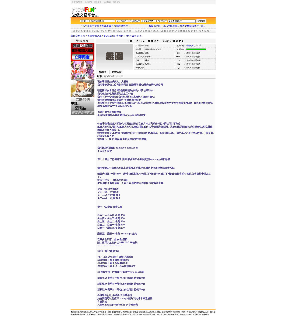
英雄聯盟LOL (94, 35)
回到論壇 (88, 2)
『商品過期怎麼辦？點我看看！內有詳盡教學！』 (110, 26)
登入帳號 (107, 2)
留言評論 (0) (116, 72)
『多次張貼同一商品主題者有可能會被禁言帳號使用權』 (176, 26)
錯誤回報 (116, 2)
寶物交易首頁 (77, 2)
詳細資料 (102, 72)
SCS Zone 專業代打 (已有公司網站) (123, 35)
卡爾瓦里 (189, 46)
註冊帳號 (97, 2)
